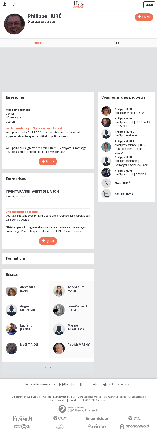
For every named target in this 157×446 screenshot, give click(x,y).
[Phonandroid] (134, 426)
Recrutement (59, 397)
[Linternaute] (97, 418)
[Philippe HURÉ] (14, 24)
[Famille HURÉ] (106, 193)
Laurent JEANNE (26, 327)
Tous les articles (58, 400)
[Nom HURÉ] (106, 183)
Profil (38, 43)
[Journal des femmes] (22, 418)
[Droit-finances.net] (134, 418)
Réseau (116, 43)
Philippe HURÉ (124, 109)
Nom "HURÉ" (123, 183)
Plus (48, 367)
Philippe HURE (124, 170)
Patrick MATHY (79, 344)
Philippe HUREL (124, 131)
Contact (36, 397)
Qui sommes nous (21, 397)
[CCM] (59, 418)
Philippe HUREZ (124, 141)
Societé (72, 397)
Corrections (74, 400)
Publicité (47, 397)
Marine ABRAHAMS (76, 327)
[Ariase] (97, 426)
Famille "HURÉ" (124, 193)
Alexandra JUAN (27, 289)
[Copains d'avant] (22, 426)
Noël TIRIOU (29, 344)
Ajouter (146, 17)
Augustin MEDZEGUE (28, 308)
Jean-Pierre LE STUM (78, 308)
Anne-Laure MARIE (76, 289)
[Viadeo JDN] (59, 426)
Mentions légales (136, 397)
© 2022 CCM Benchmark (95, 400)
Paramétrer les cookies (114, 397)
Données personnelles (89, 397)
